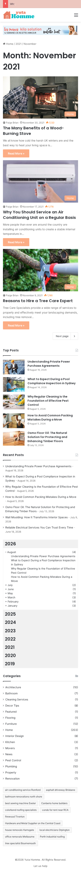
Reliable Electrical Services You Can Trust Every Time (39, 527)
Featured (11, 711)
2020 (10, 655)
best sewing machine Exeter (20, 803)
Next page (62, 336)
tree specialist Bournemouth (20, 843)
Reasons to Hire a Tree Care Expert (38, 300)
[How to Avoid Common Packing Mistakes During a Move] (14, 420)
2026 (10, 544)
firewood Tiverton (15, 816)
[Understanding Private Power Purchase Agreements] (14, 367)
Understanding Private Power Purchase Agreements (49, 364)
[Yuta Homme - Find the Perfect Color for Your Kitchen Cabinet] (18, 15)
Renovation (12, 778)
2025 (10, 614)
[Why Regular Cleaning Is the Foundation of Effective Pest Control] (14, 402)
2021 (18, 43)
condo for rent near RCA (55, 809)
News (8, 754)
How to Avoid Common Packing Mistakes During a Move (50, 417)
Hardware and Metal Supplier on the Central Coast (32, 823)
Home (9, 43)
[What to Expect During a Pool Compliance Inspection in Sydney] (14, 384)
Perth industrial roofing (52, 836)
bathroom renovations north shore (23, 796)
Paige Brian (12, 122)
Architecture (13, 687)
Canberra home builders (54, 803)
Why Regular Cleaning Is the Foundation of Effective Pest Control (48, 401)
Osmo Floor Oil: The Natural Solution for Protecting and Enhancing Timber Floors (47, 437)
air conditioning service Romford (22, 789)
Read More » (16, 153)
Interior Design (14, 736)
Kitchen (10, 742)
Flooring (10, 717)
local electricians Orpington (55, 829)
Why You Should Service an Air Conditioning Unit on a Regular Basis (39, 214)
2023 (10, 631)
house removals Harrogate (19, 829)
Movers (10, 748)
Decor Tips (12, 705)
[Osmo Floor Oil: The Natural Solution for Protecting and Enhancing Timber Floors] (14, 438)
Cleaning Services (16, 699)
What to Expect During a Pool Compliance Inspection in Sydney (51, 381)
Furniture (11, 723)
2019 (10, 664)
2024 (10, 622)
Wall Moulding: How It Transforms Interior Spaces (36, 517)
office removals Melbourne (19, 836)
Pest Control (13, 760)
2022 (10, 639)
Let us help (40, 866)
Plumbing (11, 766)
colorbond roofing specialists (21, 809)
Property (10, 772)
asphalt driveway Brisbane (60, 789)
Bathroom (11, 693)
